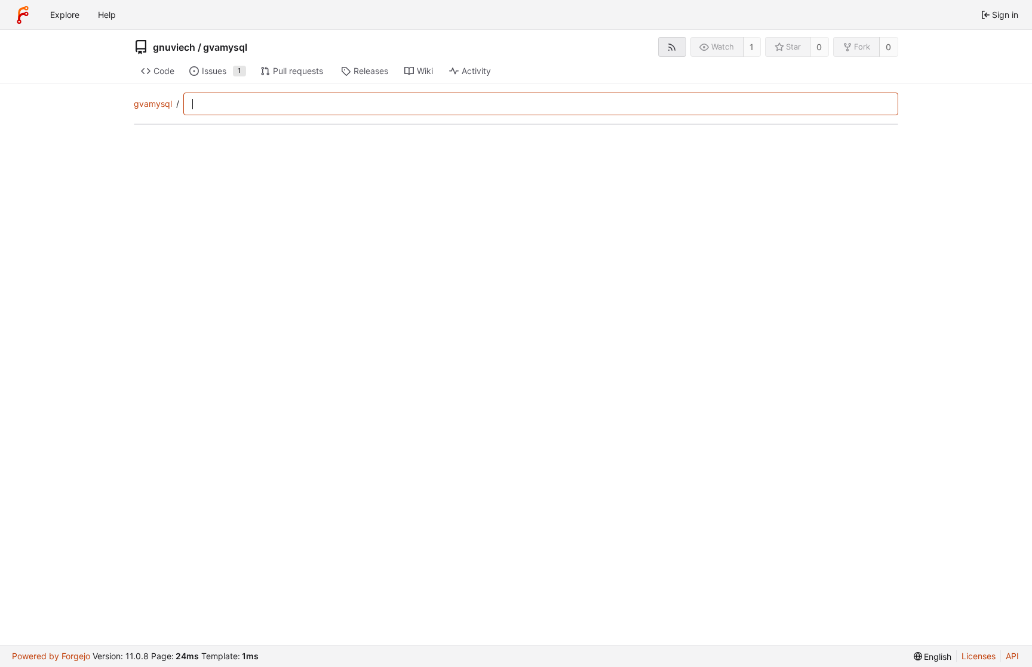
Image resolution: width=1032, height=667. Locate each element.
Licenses (979, 656)
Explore (64, 15)
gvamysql (225, 47)
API (1012, 656)
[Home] (22, 15)
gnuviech (174, 47)
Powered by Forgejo (51, 656)
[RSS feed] (672, 47)
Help (107, 15)
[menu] (933, 656)
